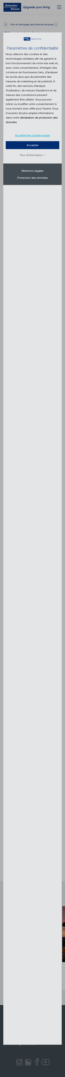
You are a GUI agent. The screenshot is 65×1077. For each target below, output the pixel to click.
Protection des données (32, 177)
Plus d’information (31, 155)
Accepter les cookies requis (32, 135)
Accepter (32, 145)
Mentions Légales (32, 170)
